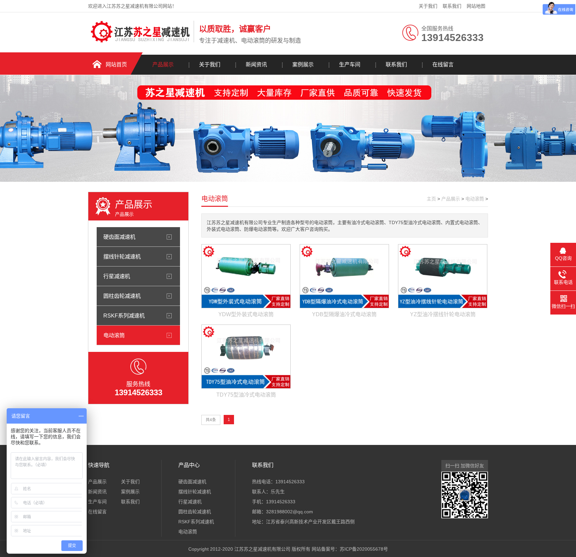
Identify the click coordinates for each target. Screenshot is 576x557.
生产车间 (349, 64)
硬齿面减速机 (119, 237)
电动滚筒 (114, 335)
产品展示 (163, 64)
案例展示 (303, 64)
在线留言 (443, 64)
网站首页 (116, 64)
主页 (431, 198)
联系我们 (452, 6)
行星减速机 (116, 276)
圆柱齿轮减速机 (122, 296)
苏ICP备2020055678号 (364, 549)
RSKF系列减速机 (124, 316)
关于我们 (428, 6)
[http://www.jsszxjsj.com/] (139, 41)
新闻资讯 (256, 64)
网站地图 (476, 6)
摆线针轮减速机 (122, 256)
